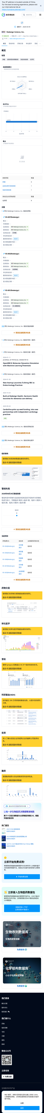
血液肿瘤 (15, 269)
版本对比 (4, 1008)
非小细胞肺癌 (16, 306)
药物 (3, 1024)
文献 (3, 1036)
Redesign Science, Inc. (20, 227)
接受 (22, 1108)
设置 (22, 1103)
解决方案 (4, 1003)
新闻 (3, 1044)
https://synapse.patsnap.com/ (13, 9)
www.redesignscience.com (17, 38)
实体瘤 (14, 233)
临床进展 (4, 1028)
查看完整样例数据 (14, 462)
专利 (3, 1032)
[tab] (4, 43)
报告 (3, 1040)
